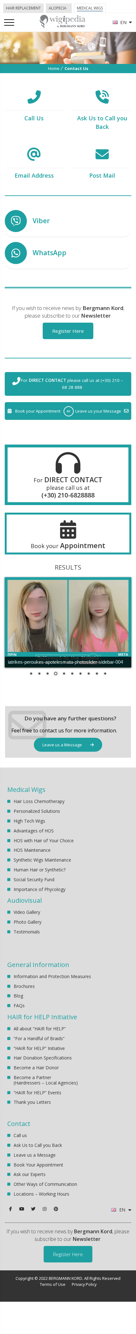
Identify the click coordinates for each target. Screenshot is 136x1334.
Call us (20, 1135)
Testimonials (27, 932)
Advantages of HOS (34, 831)
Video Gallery (27, 912)
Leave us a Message (62, 745)
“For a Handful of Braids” (39, 1038)
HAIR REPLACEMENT (23, 8)
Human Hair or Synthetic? (39, 870)
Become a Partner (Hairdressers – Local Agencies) (46, 1080)
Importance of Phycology (39, 889)
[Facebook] (10, 1209)
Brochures (24, 986)
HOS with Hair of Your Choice (44, 841)
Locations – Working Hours (41, 1194)
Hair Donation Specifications (43, 1058)
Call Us (34, 118)
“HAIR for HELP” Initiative (39, 1048)
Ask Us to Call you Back (38, 1145)
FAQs (19, 1005)
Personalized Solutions (37, 811)
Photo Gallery (27, 922)
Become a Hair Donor (36, 1068)
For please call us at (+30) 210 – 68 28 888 (72, 383)
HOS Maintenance (32, 850)
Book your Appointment (37, 411)
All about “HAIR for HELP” (40, 1029)
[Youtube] (22, 1209)
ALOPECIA (57, 8)
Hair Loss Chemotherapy (39, 801)
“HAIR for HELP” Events (37, 1093)
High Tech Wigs (29, 821)
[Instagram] (44, 1209)
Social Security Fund (34, 879)
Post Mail (102, 175)
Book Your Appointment (38, 1165)
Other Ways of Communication (45, 1184)
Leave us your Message (98, 411)
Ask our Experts (30, 1174)
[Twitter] (33, 1209)
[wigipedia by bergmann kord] (62, 26)
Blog (18, 996)
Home (53, 68)
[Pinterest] (56, 1209)
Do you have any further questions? (70, 718)
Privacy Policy (84, 1284)
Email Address (34, 175)
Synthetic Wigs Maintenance (42, 860)
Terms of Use (52, 1284)
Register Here (68, 331)
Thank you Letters (32, 1102)
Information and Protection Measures (52, 976)
